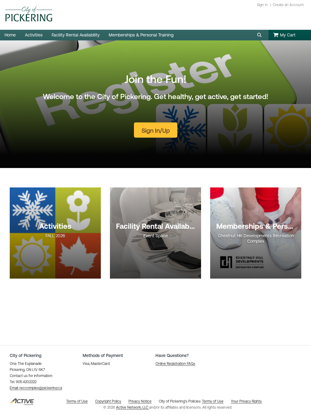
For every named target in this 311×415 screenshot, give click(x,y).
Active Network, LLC (132, 407)
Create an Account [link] (288, 5)
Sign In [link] (262, 5)
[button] (259, 35)
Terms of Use (213, 401)
